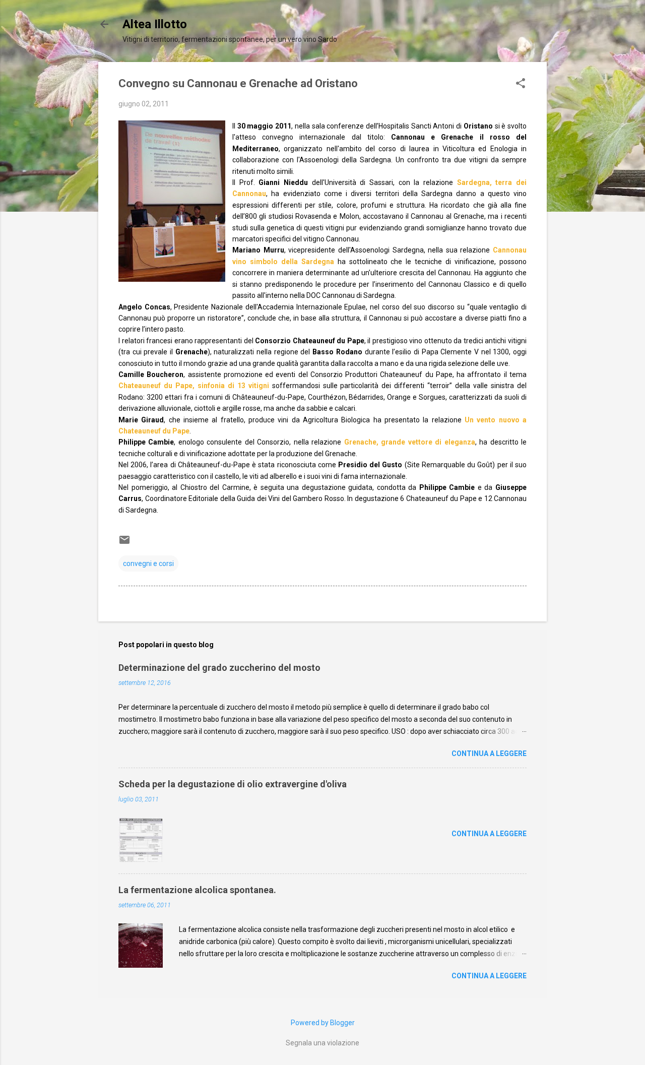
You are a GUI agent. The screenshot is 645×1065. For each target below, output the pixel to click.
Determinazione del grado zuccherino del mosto (219, 667)
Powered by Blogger (323, 1023)
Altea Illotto (154, 24)
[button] (520, 84)
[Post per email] (124, 543)
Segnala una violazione (322, 1043)
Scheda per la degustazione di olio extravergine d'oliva (232, 784)
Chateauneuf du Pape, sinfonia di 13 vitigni (193, 386)
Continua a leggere (489, 753)
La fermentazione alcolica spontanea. (197, 890)
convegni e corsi (148, 563)
